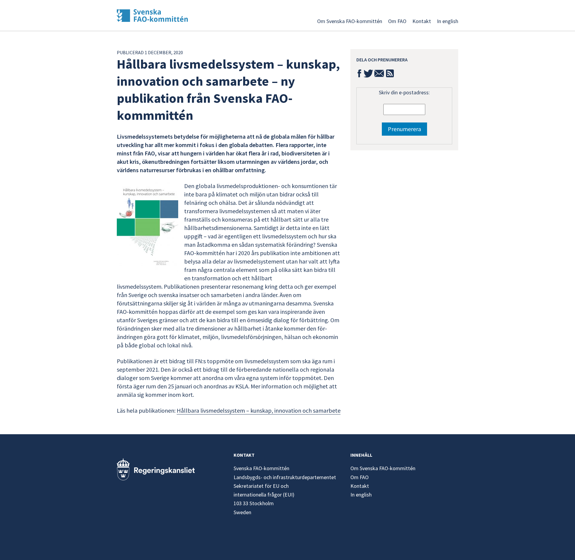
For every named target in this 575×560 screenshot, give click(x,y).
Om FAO (397, 21)
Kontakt (421, 21)
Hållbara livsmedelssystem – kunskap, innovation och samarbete (259, 410)
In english (447, 21)
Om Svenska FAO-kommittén (349, 21)
